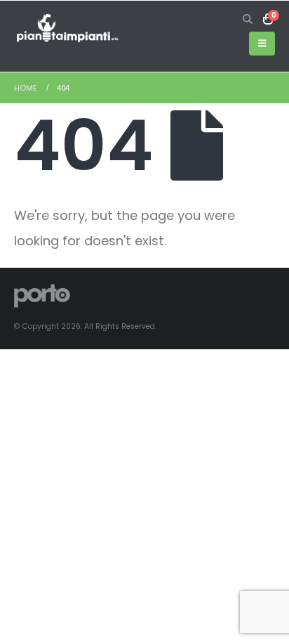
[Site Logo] (66, 28)
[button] (248, 19)
